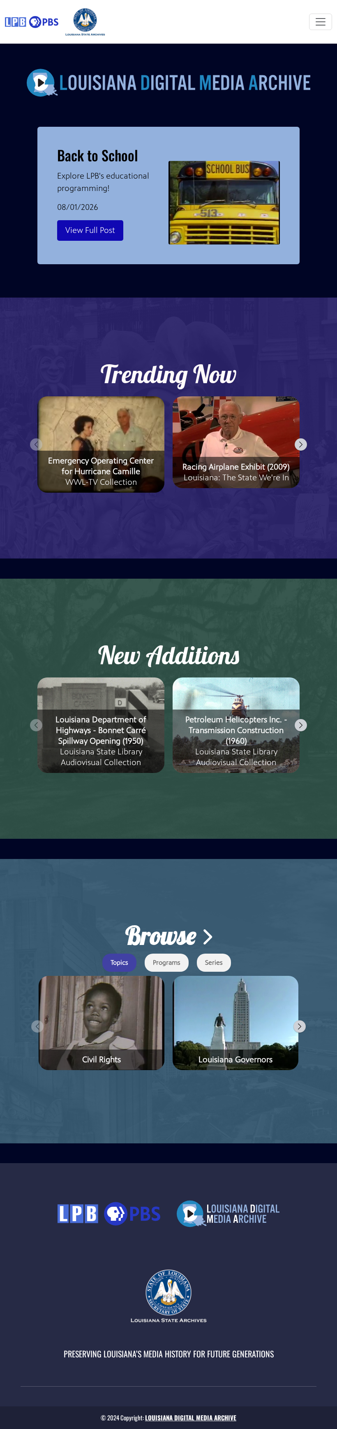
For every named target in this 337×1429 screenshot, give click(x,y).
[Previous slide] (36, 444)
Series (214, 962)
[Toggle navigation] (320, 22)
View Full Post (90, 230)
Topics (119, 962)
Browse (163, 935)
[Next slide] (301, 444)
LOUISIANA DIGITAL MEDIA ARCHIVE (190, 1417)
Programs (166, 962)
